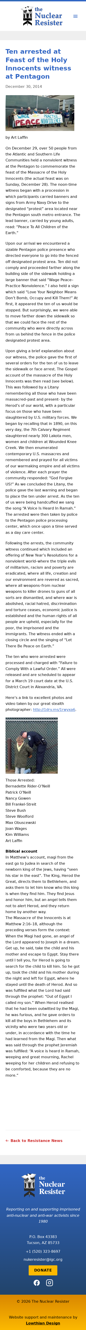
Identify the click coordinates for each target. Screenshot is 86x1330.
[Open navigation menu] (75, 16)
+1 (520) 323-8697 (43, 1251)
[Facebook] (36, 1282)
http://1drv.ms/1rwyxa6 (54, 709)
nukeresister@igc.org (43, 1259)
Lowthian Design (43, 1323)
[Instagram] (49, 1282)
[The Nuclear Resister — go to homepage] (43, 16)
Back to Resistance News (37, 1141)
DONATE (43, 1270)
